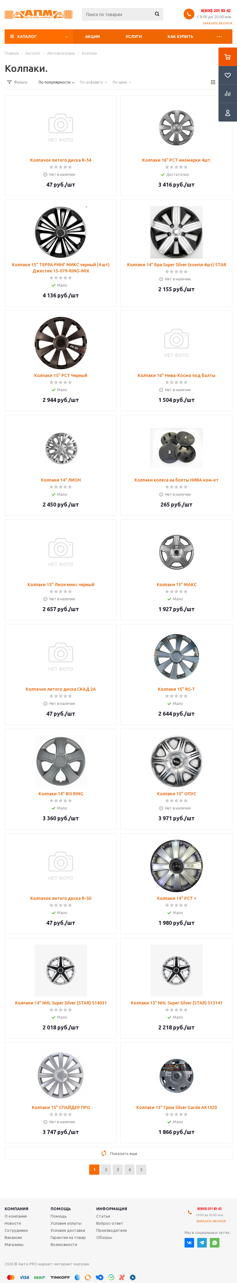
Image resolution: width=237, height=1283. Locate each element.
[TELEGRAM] (202, 1243)
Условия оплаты (66, 1223)
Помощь (61, 1208)
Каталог (27, 36)
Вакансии (13, 1237)
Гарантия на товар (68, 1237)
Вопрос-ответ (109, 1223)
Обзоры (104, 1237)
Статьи (103, 1216)
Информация (111, 1208)
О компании (16, 1216)
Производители (111, 1230)
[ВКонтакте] (189, 1243)
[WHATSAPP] (214, 1243)
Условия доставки (68, 1230)
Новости (13, 1223)
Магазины (14, 1244)
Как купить (180, 36)
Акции (92, 36)
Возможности (64, 1244)
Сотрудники (16, 1230)
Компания (16, 1208)
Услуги (134, 36)
